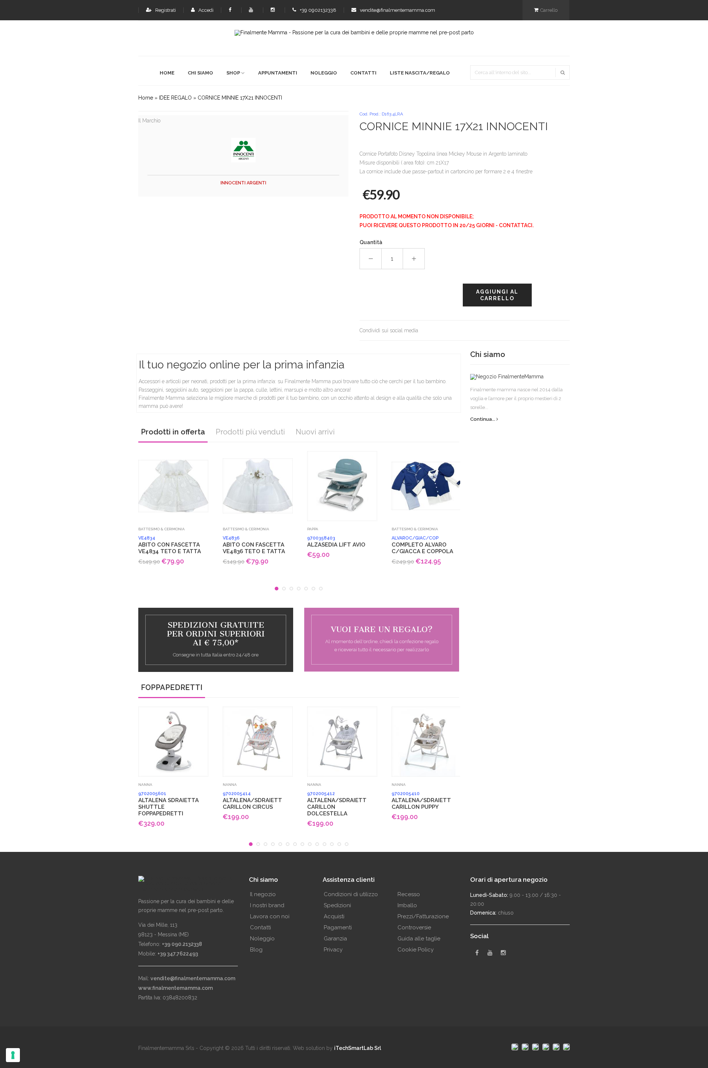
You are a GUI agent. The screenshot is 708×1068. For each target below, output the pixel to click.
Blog (256, 949)
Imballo (407, 905)
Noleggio (323, 73)
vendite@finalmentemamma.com (397, 10)
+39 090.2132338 (182, 944)
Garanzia (335, 938)
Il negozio (263, 894)
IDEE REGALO (175, 98)
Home (167, 73)
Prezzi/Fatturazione (423, 916)
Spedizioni (337, 905)
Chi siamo (200, 73)
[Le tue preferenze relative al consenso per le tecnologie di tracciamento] (13, 1055)
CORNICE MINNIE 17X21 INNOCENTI (240, 98)
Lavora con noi (269, 916)
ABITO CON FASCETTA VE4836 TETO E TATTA (254, 545)
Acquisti (334, 916)
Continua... (483, 419)
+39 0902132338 (317, 10)
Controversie (414, 927)
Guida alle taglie (419, 938)
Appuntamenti (277, 73)
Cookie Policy (416, 949)
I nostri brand (267, 905)
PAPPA (312, 529)
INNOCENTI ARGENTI (243, 182)
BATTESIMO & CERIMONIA (161, 529)
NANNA (145, 785)
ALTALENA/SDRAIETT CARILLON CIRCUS (252, 800)
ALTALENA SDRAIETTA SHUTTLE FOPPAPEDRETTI (168, 804)
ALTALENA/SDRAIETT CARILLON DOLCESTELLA (337, 804)
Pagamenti (338, 927)
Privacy (333, 949)
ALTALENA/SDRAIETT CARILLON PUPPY (421, 800)
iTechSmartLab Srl (357, 1048)
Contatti (363, 73)
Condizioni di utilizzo (351, 894)
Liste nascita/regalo (420, 73)
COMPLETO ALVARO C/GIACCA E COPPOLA (422, 545)
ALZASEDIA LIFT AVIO (336, 541)
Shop (233, 73)
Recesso (409, 894)
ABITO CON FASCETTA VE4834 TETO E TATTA (169, 545)
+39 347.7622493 (177, 954)
